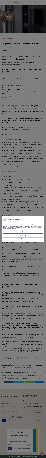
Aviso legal (16, 228)
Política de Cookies (32, 227)
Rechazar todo (23, 238)
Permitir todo (23, 235)
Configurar (23, 232)
